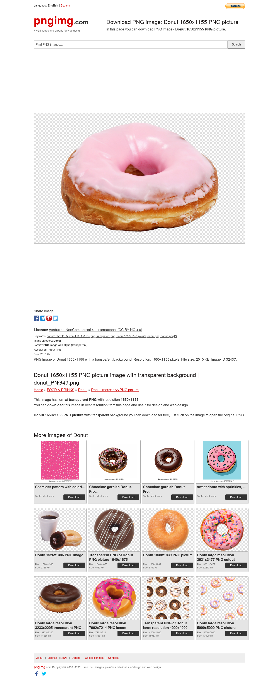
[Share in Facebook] (36, 318)
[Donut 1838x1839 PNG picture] (168, 530)
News (63, 657)
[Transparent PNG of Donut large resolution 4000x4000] (168, 598)
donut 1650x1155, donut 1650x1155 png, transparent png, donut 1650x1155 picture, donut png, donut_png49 (112, 336)
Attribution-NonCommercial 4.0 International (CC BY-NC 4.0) (95, 329)
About (39, 657)
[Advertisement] (139, 82)
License (52, 657)
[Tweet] (55, 318)
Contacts (113, 657)
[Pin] (49, 318)
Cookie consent (94, 657)
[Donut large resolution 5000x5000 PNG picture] (222, 598)
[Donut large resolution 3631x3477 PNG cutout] (222, 530)
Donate (76, 657)
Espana (65, 5)
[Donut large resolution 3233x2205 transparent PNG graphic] (60, 598)
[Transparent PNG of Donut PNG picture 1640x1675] (114, 530)
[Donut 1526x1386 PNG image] (60, 530)
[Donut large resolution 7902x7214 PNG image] (114, 598)
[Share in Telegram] (42, 318)
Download (74, 497)
